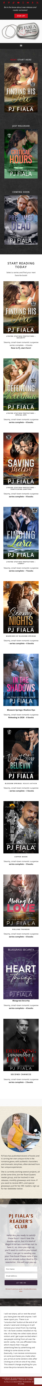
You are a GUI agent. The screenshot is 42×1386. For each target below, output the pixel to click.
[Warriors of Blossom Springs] (21, 607)
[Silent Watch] (21, 154)
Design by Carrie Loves (28, 1380)
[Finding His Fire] (21, 87)
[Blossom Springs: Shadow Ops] (21, 705)
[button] (21, 45)
